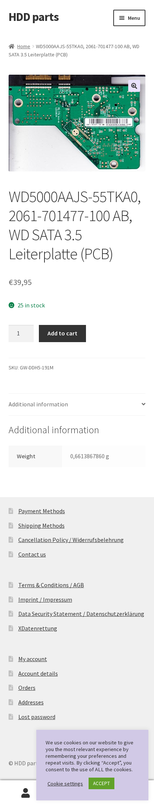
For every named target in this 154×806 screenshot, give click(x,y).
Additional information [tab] (38, 404)
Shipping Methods (41, 525)
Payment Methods (41, 511)
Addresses (31, 702)
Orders (27, 687)
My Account (25, 793)
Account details (38, 673)
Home (23, 46)
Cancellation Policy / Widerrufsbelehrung (71, 539)
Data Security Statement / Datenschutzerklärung (81, 613)
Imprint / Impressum (45, 599)
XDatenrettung (37, 628)
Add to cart (62, 333)
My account (32, 659)
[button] (134, 86)
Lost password (36, 716)
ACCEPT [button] (101, 783)
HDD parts (34, 16)
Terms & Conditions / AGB (51, 585)
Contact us (32, 554)
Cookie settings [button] (65, 783)
